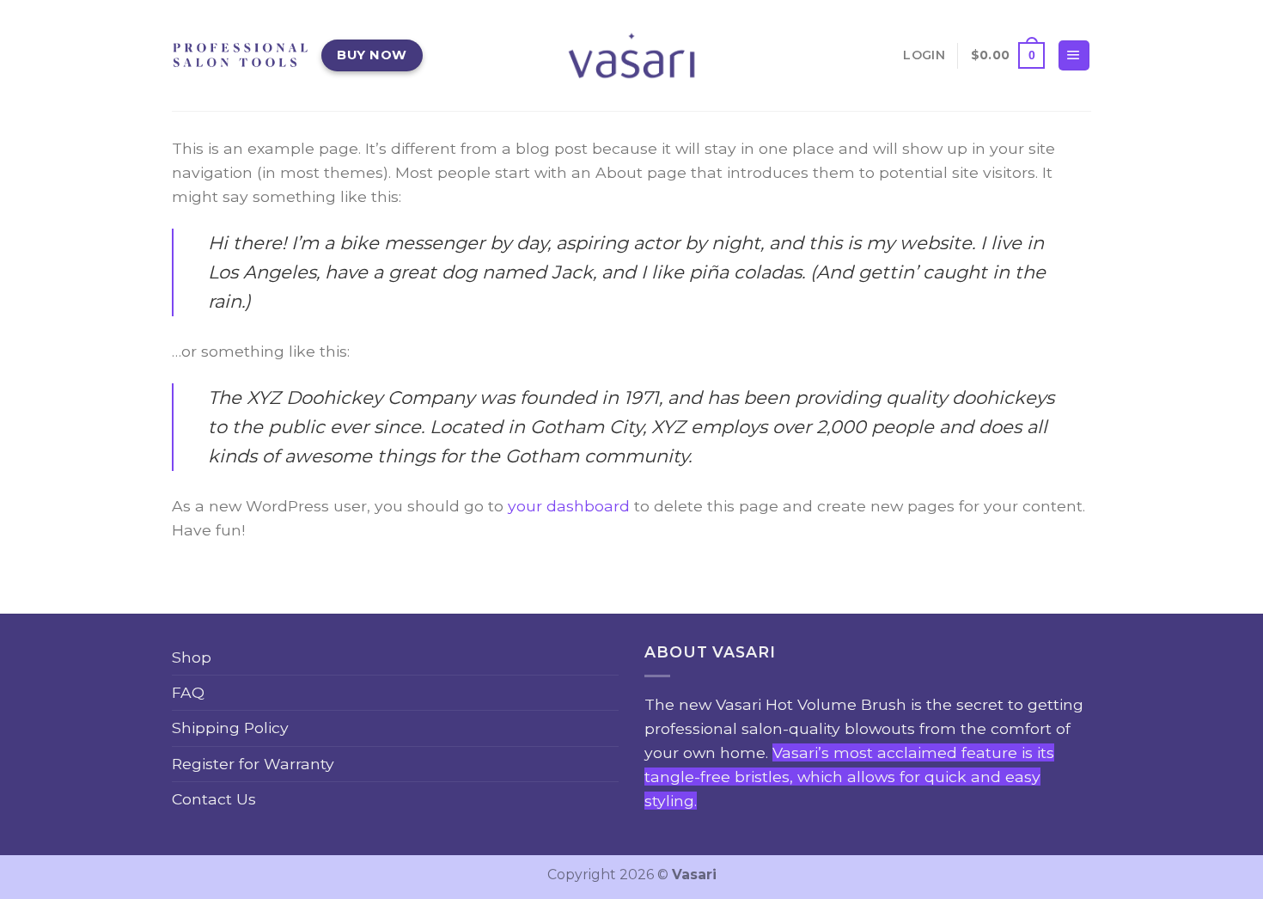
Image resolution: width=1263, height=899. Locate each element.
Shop (191, 657)
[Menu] (1074, 55)
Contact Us (214, 799)
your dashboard (569, 506)
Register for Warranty (253, 764)
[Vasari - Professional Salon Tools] (631, 55)
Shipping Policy (230, 728)
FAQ (188, 692)
